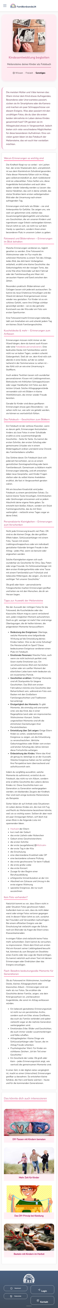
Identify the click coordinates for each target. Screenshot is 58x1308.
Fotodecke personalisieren (29, 346)
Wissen (19, 72)
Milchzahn (41, 845)
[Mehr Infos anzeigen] (29, 1306)
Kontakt (44, 1301)
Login (44, 1291)
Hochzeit (14, 828)
